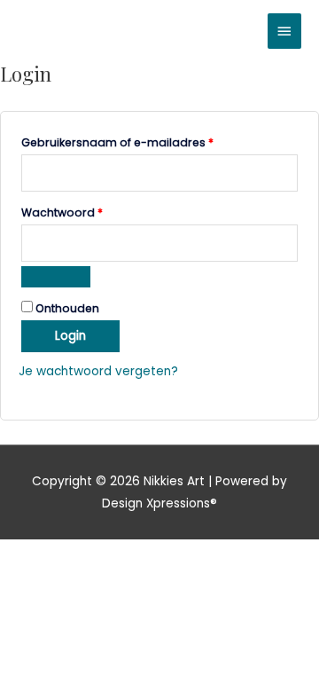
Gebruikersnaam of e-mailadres (136, 141)
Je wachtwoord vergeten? (98, 371)
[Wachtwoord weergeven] (55, 276)
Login (70, 335)
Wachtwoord (80, 211)
